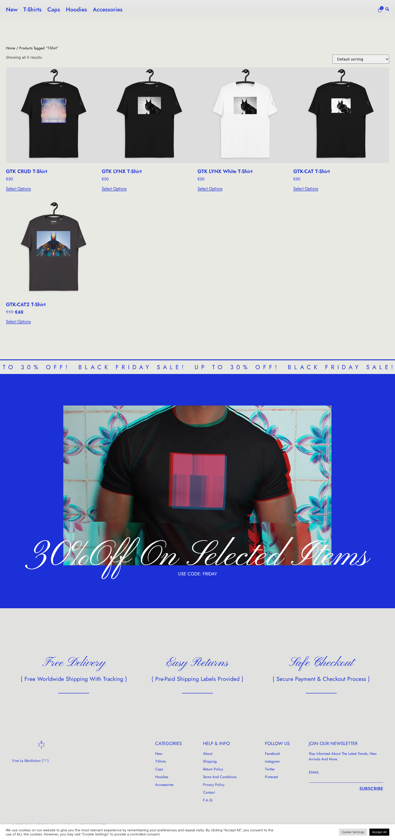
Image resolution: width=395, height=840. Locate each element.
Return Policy (213, 769)
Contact (209, 792)
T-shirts (32, 9)
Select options (18, 189)
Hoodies (76, 9)
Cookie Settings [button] (353, 832)
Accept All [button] (379, 832)
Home (10, 48)
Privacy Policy (213, 784)
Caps (53, 9)
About (207, 753)
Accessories (108, 9)
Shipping (210, 761)
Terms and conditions (219, 776)
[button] (387, 9)
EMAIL (314, 772)
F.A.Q (207, 800)
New (12, 9)
